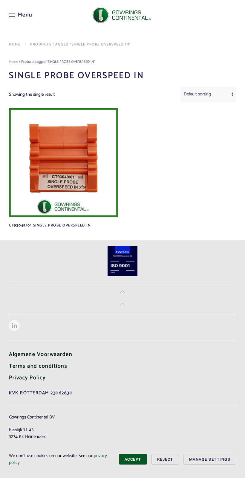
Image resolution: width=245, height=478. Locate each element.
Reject (165, 459)
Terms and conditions (38, 366)
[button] (21, 15)
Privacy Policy (27, 377)
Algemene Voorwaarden (40, 354)
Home (13, 62)
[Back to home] (122, 15)
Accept (133, 459)
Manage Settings (210, 459)
